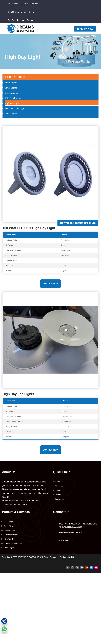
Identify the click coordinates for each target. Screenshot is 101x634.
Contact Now (50, 283)
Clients (58, 495)
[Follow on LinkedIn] (18, 20)
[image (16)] (50, 220)
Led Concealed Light (14, 108)
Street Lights (11, 88)
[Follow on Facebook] (4, 20)
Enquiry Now (85, 28)
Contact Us (59, 499)
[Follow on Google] (27, 20)
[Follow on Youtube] (23, 20)
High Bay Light (12, 103)
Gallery (58, 490)
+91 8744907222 (15, 3)
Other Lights (11, 113)
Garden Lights (11, 93)
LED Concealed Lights (13, 543)
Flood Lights (11, 82)
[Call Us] (4, 621)
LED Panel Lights (13, 98)
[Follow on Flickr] (32, 20)
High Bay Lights (10, 539)
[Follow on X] (13, 20)
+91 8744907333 (30, 3)
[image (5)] (50, 386)
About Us (59, 486)
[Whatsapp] (4, 629)
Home (57, 482)
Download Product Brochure (78, 222)
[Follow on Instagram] (8, 20)
